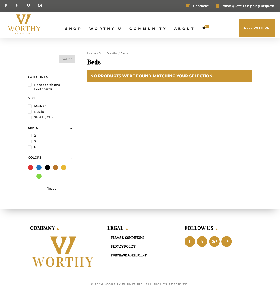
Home (91, 53)
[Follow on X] (17, 5)
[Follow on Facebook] (5, 5)
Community (148, 28)
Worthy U (105, 28)
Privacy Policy (123, 246)
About (184, 28)
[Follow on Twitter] (202, 241)
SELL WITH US (256, 28)
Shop (73, 28)
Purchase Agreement (129, 255)
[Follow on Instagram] (40, 5)
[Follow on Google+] (214, 241)
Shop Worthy (108, 53)
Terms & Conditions (127, 238)
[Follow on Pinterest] (28, 5)
